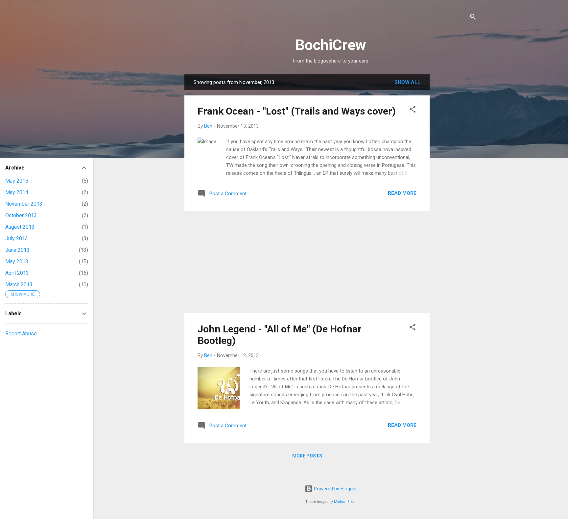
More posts (307, 455)
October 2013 (21, 215)
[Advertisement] (456, 173)
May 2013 (16, 261)
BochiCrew (330, 45)
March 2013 (19, 284)
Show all (407, 82)
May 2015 (16, 181)
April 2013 (17, 273)
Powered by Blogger (335, 489)
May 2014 (16, 192)
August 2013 (20, 227)
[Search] (473, 18)
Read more (402, 193)
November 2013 (23, 204)
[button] (412, 110)
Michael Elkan (345, 502)
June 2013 (17, 250)
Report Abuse (21, 333)
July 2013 (16, 238)
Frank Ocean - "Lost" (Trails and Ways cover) (297, 111)
